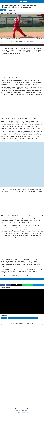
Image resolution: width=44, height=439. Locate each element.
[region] (22, 65)
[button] (5, 285)
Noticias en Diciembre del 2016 (13, 318)
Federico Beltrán (11, 10)
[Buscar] (43, 2)
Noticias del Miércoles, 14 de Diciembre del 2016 (29, 318)
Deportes (3, 10)
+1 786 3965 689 (22, 414)
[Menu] (1, 2)
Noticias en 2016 (4, 318)
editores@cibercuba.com (22, 412)
